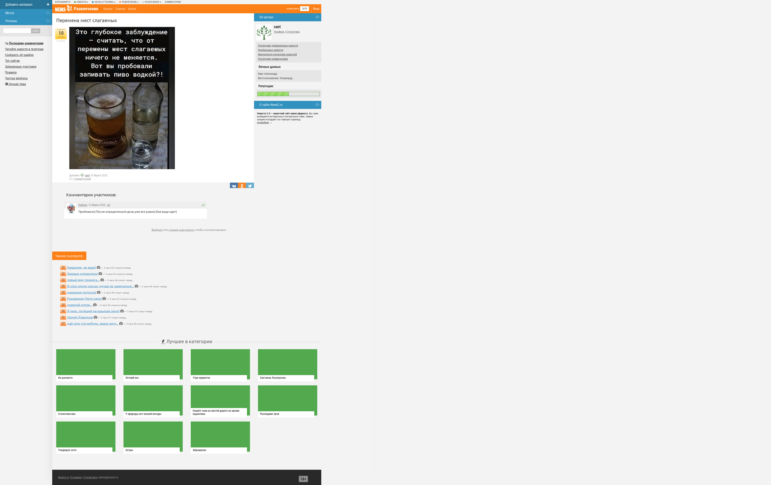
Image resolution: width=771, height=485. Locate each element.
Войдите (157, 229)
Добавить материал (18, 4)
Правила (11, 72)
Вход (316, 8)
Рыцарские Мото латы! (84, 298)
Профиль (279, 31)
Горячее (120, 9)
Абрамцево (199, 450)
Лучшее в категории (188, 341)
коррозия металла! (81, 292)
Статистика (293, 31)
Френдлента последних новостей (277, 54)
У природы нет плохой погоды (143, 413)
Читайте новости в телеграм (24, 49)
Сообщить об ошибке (19, 55)
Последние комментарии (273, 58)
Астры (129, 450)
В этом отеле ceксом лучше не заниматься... (100, 286)
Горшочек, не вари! (81, 267)
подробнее (263, 122)
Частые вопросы (16, 78)
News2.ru (63, 477)
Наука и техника (104, 2)
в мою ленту (293, 8)
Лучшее (108, 9)
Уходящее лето (67, 450)
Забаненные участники (20, 67)
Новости (81, 2)
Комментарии (173, 2)
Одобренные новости (270, 50)
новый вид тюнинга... (83, 280)
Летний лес (132, 377)
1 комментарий (82, 178)
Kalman (83, 205)
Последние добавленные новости (278, 45)
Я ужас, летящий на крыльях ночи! (93, 311)
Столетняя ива (66, 413)
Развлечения (129, 2)
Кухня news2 (152, 2)
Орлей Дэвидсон (80, 317)
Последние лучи (269, 413)
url (108, 205)
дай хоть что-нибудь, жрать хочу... (92, 323)
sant (87, 175)
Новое (132, 9)
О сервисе (76, 477)
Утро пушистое (201, 377)
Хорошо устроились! (82, 273)
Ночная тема (17, 84)
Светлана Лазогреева (273, 377)
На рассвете (65, 377)
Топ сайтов (12, 61)
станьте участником (181, 229)
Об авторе (266, 17)
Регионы (11, 21)
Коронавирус (62, 2)
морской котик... (79, 305)
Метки (9, 13)
